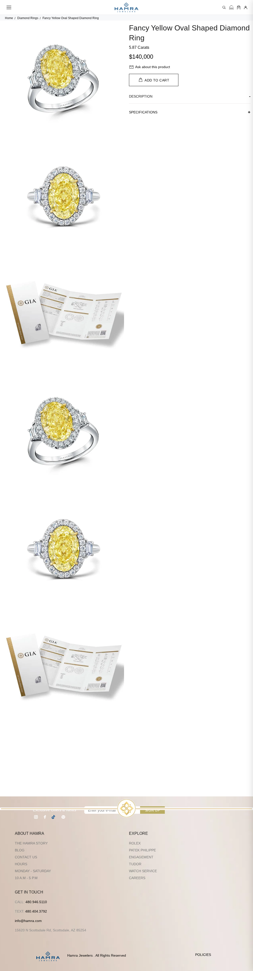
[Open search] (224, 7)
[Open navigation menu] (9, 7)
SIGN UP (152, 810)
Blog (19, 850)
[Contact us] (231, 7)
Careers (137, 878)
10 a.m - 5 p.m (26, 878)
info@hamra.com (28, 921)
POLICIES (203, 955)
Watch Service (143, 871)
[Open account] (245, 7)
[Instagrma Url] (36, 817)
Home (9, 18)
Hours (21, 864)
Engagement (141, 857)
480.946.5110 (36, 902)
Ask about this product (152, 67)
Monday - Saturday (33, 871)
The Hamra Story (31, 843)
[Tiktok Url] (54, 817)
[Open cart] (238, 7)
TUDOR (135, 864)
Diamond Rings (27, 18)
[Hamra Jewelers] (126, 7)
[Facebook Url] (45, 817)
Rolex (135, 843)
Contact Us (26, 857)
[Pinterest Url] (63, 817)
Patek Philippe (142, 850)
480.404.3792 (36, 911)
